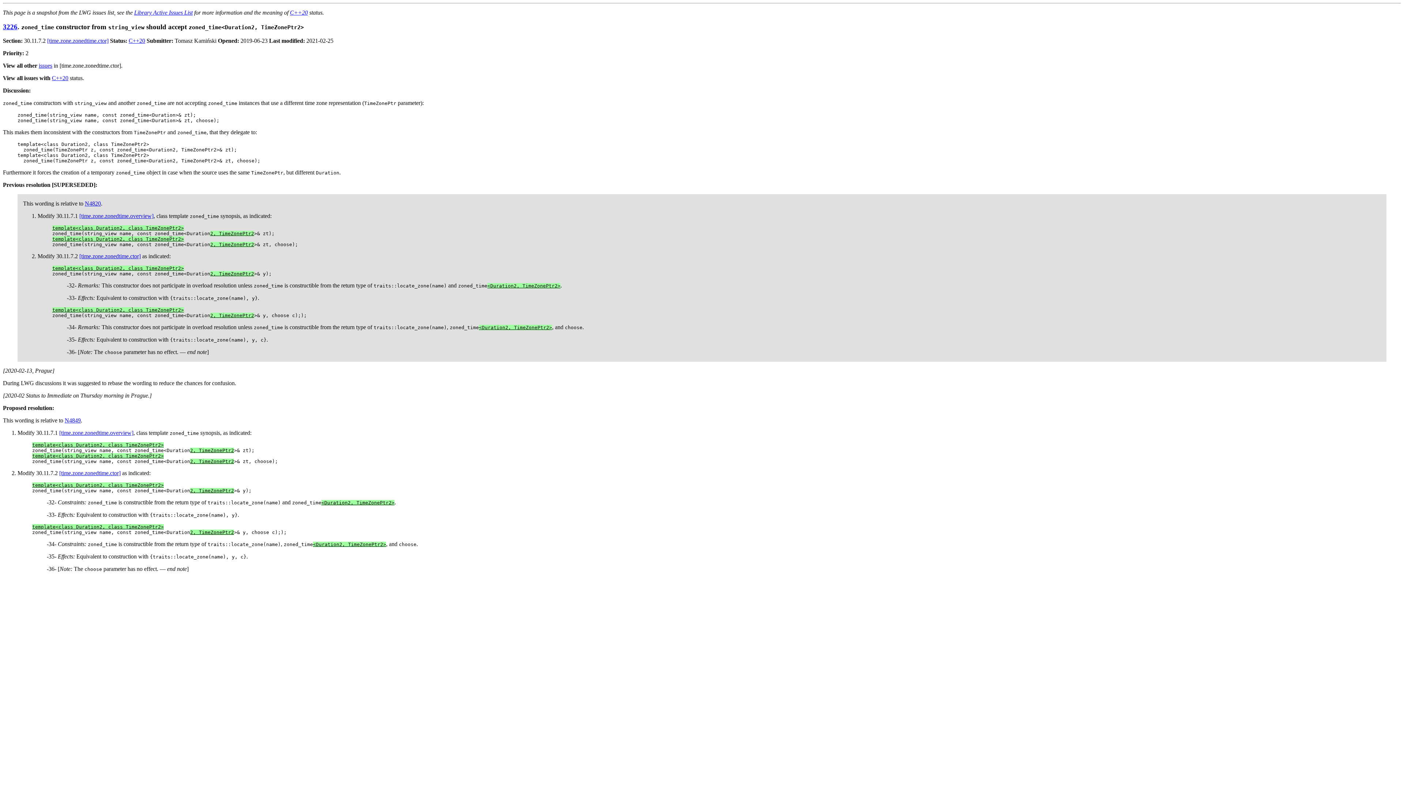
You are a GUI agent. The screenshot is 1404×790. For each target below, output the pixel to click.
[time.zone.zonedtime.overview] (116, 216)
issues (45, 66)
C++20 (299, 13)
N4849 (73, 420)
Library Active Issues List (163, 13)
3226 (10, 27)
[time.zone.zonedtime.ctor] (78, 41)
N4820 (93, 203)
